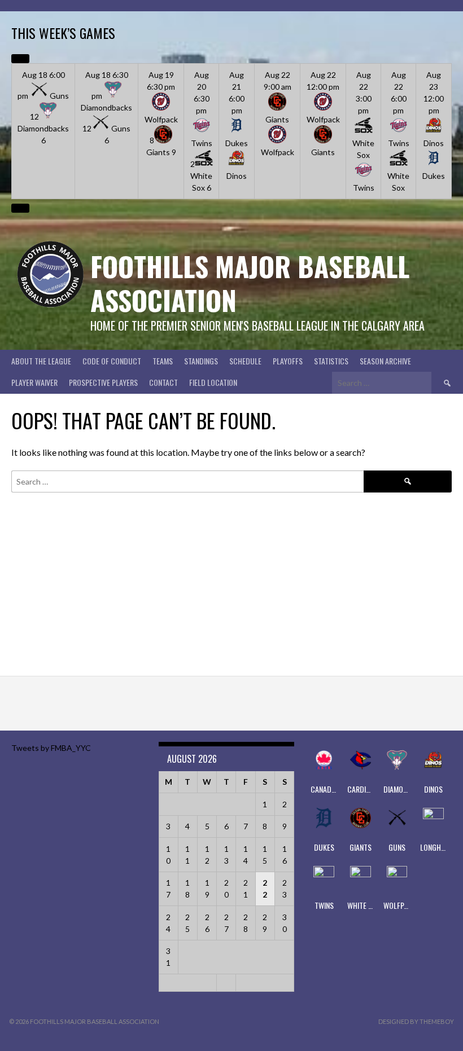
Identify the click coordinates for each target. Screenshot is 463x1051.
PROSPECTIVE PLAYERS (103, 382)
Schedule (245, 361)
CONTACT (163, 382)
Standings (201, 361)
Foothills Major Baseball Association (249, 283)
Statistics (331, 361)
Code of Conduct (111, 361)
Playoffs (288, 361)
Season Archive (385, 361)
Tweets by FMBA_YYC (51, 748)
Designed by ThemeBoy (416, 1021)
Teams (162, 361)
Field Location (213, 382)
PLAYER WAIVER (34, 382)
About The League (41, 361)
